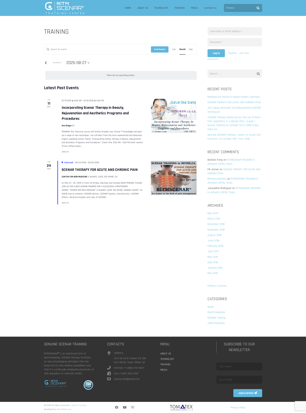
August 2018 (215, 235)
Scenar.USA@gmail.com (127, 379)
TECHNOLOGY (167, 359)
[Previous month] (46, 63)
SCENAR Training (217, 318)
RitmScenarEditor (217, 179)
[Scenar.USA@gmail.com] (110, 379)
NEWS (211, 307)
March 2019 (214, 219)
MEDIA (163, 370)
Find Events (159, 49)
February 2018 (215, 246)
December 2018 (216, 224)
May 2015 (213, 273)
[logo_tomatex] (181, 407)
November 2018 (216, 229)
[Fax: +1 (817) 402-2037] (110, 373)
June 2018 (213, 240)
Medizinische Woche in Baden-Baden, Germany (234, 97)
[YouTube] (125, 407)
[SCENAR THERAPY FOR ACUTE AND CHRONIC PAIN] (174, 178)
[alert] (121, 75)
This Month (57, 62)
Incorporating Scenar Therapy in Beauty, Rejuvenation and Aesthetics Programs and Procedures (95, 113)
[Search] (258, 8)
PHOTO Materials (216, 312)
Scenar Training (79, 405)
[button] (150, 8)
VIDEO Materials (216, 323)
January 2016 (215, 268)
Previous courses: (217, 286)
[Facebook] (117, 407)
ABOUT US (165, 353)
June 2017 (213, 251)
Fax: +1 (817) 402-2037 (126, 373)
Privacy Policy (238, 407)
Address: (119, 353)
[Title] (64, 8)
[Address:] (110, 353)
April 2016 (213, 262)
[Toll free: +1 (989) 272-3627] (110, 368)
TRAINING (165, 364)
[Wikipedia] (133, 407)
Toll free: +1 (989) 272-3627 (129, 368)
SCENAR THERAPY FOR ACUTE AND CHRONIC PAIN (100, 169)
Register (233, 53)
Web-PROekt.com (64, 409)
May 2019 (213, 213)
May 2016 (213, 257)
